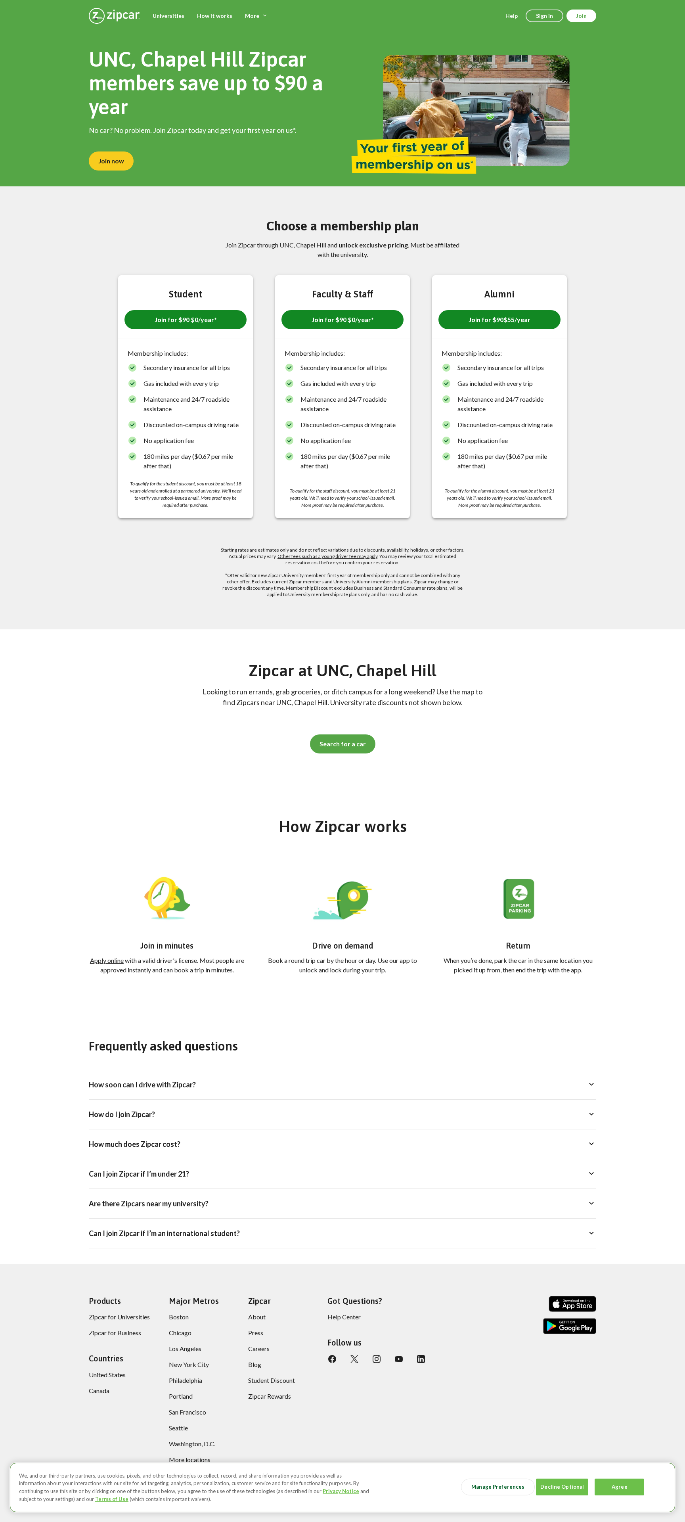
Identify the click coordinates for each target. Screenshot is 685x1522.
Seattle (178, 1428)
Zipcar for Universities (119, 1317)
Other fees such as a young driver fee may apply (327, 556)
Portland (181, 1396)
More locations (189, 1459)
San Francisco (187, 1412)
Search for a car (343, 744)
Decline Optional (562, 1487)
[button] (185, 319)
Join (581, 15)
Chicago (180, 1332)
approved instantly (125, 970)
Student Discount (271, 1380)
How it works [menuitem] (214, 15)
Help (511, 15)
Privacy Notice (341, 1491)
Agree (620, 1487)
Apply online (107, 960)
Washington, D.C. (192, 1443)
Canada (99, 1390)
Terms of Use (111, 1498)
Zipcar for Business (115, 1332)
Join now (111, 161)
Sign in (544, 15)
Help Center (344, 1317)
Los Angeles (185, 1348)
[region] (342, 1487)
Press (255, 1332)
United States (107, 1374)
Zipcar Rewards (269, 1396)
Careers (259, 1348)
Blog (254, 1364)
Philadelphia (185, 1380)
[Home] (114, 16)
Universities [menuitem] (168, 15)
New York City (189, 1364)
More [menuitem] (252, 15)
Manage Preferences (497, 1487)
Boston (179, 1317)
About (257, 1317)
